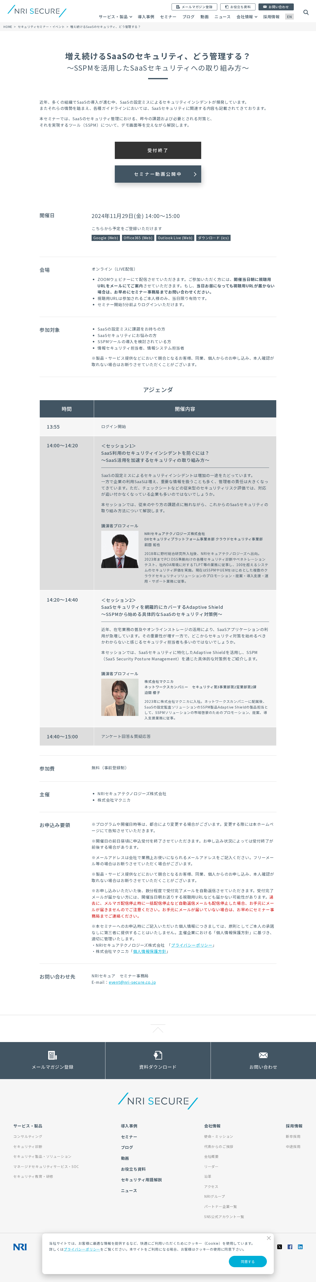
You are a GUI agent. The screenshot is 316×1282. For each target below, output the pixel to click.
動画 (204, 17)
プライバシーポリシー (82, 1249)
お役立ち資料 (133, 1169)
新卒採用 (293, 1136)
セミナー (168, 17)
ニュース (223, 17)
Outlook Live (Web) (175, 237)
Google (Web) (105, 237)
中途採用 (293, 1146)
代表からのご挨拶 (218, 1146)
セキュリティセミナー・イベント (41, 26)
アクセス (211, 1186)
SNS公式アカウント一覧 (224, 1216)
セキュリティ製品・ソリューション (42, 1156)
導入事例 (146, 17)
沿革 (208, 1176)
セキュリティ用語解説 (141, 1180)
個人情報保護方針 (149, 951)
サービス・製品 (113, 17)
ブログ (188, 17)
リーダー (211, 1166)
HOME (7, 26)
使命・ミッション (218, 1136)
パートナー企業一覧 (220, 1206)
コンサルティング (27, 1136)
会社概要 (211, 1156)
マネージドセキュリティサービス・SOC (46, 1166)
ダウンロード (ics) (213, 237)
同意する (248, 1261)
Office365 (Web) (138, 237)
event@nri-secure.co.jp (132, 982)
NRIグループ (214, 1196)
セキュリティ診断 (27, 1146)
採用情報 (271, 17)
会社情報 (245, 17)
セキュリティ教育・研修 (33, 1176)
